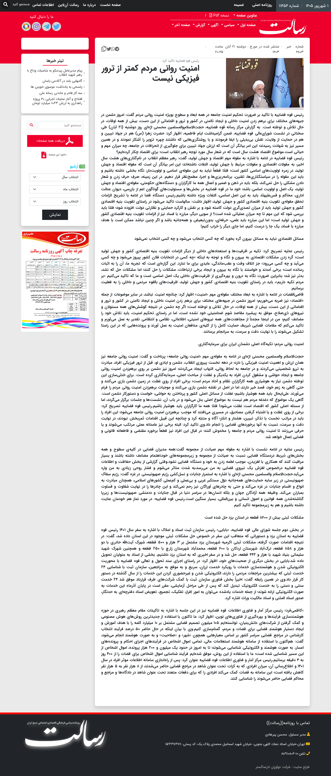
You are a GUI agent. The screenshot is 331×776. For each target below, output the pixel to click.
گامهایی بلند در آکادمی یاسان (62, 81)
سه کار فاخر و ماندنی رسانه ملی (60, 93)
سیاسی (229, 25)
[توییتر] (56, 26)
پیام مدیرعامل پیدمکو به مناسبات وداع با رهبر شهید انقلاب (54, 72)
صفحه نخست (110, 5)
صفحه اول (248, 25)
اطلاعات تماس (43, 5)
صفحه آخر (182, 25)
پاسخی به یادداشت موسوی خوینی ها (56, 87)
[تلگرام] (46, 26)
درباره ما (89, 5)
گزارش (200, 25)
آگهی (215, 25)
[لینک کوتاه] (104, 49)
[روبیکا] (26, 26)
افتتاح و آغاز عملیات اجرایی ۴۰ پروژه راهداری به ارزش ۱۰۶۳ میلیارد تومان (57, 101)
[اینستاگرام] (36, 26)
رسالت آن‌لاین (68, 5)
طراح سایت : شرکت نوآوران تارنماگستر (283, 767)
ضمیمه (239, 5)
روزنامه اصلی (262, 5)
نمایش (55, 214)
